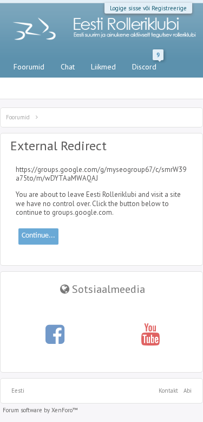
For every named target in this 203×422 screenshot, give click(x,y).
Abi (188, 390)
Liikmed (103, 67)
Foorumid (29, 67)
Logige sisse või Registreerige (148, 8)
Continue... (38, 236)
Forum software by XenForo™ (40, 410)
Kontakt (168, 390)
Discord (146, 64)
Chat (68, 67)
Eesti (17, 390)
